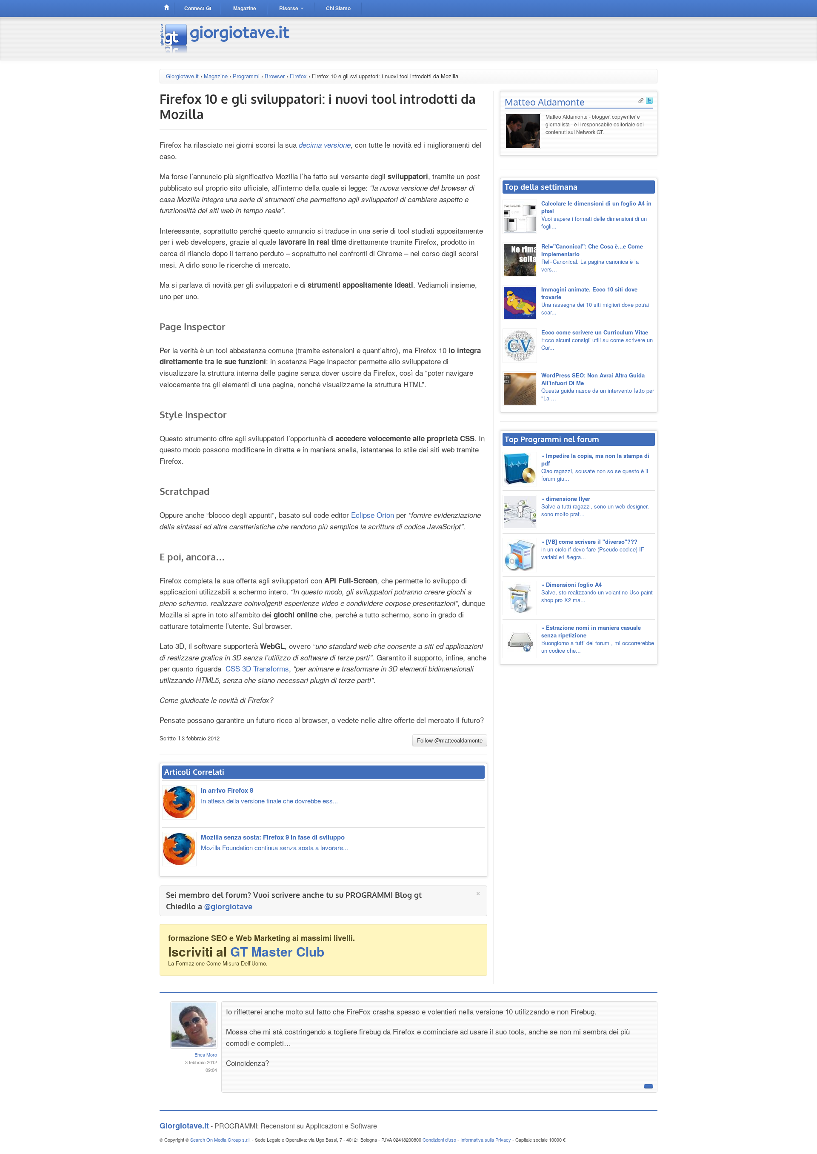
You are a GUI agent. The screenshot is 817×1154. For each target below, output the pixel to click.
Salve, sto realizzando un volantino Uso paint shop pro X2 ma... (597, 592)
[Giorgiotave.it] (226, 38)
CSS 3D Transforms (257, 668)
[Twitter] (649, 99)
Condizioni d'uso (439, 1139)
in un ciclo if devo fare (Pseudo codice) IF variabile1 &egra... (592, 549)
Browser (275, 76)
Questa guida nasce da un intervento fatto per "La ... (597, 386)
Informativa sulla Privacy (485, 1139)
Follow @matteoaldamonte (450, 740)
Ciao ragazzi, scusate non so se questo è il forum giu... (595, 467)
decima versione (325, 145)
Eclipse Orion (372, 514)
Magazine (216, 76)
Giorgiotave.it (182, 76)
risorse (289, 8)
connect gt (197, 8)
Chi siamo (338, 8)
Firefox (298, 76)
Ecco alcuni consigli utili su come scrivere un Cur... (597, 339)
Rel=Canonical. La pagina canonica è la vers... (592, 257)
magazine (244, 8)
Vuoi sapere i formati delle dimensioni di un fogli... (596, 214)
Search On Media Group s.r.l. (220, 1139)
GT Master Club (277, 951)
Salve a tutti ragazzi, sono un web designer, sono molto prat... (595, 506)
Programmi (246, 76)
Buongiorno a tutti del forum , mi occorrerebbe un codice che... (597, 638)
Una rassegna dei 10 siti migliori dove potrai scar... (595, 300)
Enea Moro (205, 1054)
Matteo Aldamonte (545, 102)
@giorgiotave (228, 906)
